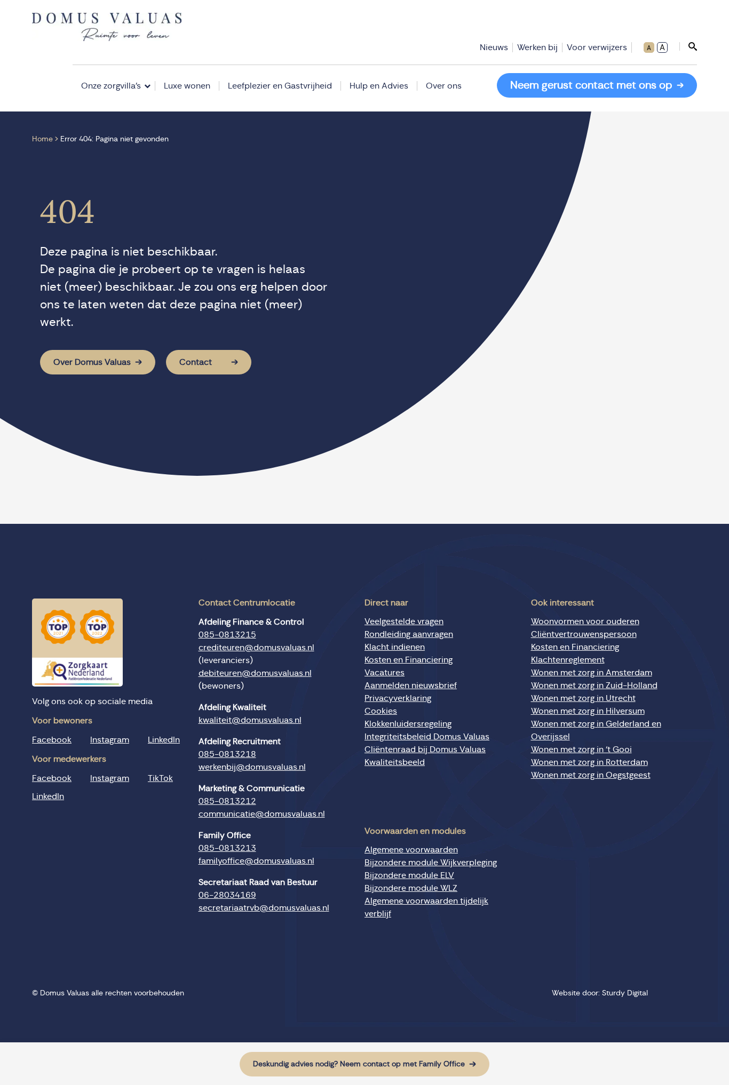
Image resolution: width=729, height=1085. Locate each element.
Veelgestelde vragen (403, 621)
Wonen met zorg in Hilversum (588, 711)
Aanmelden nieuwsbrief (410, 685)
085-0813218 (227, 754)
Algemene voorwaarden (411, 849)
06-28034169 (227, 895)
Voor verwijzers (597, 47)
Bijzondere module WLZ (410, 888)
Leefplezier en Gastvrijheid (280, 86)
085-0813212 (227, 801)
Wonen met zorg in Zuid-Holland (594, 685)
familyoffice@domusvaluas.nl (256, 861)
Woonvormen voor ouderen (585, 621)
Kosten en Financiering (408, 660)
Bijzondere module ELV (409, 875)
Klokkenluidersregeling (407, 724)
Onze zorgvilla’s (111, 86)
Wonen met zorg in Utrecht (583, 698)
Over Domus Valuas (92, 362)
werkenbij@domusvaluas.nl (252, 767)
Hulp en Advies (379, 86)
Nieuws (494, 47)
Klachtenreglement (568, 660)
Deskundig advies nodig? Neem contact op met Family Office (359, 1064)
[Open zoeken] (688, 46)
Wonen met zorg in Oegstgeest (591, 775)
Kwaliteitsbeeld (394, 762)
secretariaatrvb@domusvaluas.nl (264, 908)
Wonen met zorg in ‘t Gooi (581, 749)
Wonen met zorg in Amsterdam (591, 672)
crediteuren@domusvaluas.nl (256, 647)
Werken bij (537, 47)
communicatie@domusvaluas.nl (262, 814)
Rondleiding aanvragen (408, 634)
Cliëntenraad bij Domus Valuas (425, 749)
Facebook (52, 740)
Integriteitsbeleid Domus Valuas (426, 736)
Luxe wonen (187, 86)
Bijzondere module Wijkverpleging (430, 862)
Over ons (444, 86)
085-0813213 (227, 848)
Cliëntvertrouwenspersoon (584, 634)
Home (42, 139)
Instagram (109, 740)
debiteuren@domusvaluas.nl (255, 673)
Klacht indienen (394, 647)
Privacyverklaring (397, 698)
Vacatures (384, 672)
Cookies (380, 711)
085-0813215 (227, 635)
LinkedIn (164, 740)
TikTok (160, 778)
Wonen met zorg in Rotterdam (589, 762)
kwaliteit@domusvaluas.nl (250, 720)
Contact (195, 362)
